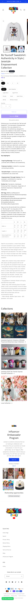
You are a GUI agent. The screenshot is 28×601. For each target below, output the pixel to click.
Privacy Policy (6, 539)
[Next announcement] (25, 1)
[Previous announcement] (2, 1)
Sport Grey (20, 96)
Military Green (14, 100)
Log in (14, 466)
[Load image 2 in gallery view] (14, 49)
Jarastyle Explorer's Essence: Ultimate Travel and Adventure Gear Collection (12, 341)
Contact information (18, 598)
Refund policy (7, 595)
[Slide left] (1, 49)
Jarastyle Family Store (12, 593)
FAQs (4, 553)
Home (4, 566)
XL (18, 83)
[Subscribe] (21, 576)
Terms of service (22, 595)
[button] (3, 10)
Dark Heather (13, 89)
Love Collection (6, 403)
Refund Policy (6, 543)
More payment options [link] (14, 120)
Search (4, 536)
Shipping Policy (6, 546)
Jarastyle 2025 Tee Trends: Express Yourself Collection (11, 372)
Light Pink (15, 93)
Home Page (5, 533)
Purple (5, 96)
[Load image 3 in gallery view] (21, 49)
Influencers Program (8, 556)
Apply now (14, 459)
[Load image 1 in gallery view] (6, 49)
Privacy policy (14, 595)
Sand (12, 96)
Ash (4, 89)
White (5, 100)
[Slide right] (26, 49)
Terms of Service (7, 550)
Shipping (2, 73)
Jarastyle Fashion (20, 593)
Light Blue (6, 93)
